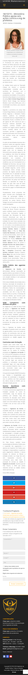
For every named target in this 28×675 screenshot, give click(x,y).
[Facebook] (4, 656)
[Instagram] (7, 656)
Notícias (10, 23)
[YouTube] (10, 656)
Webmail (9, 652)
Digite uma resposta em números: (12, 573)
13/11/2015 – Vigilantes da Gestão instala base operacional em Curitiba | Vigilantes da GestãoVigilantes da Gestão (14, 515)
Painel (4, 652)
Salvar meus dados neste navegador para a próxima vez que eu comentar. (14, 568)
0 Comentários (17, 23)
